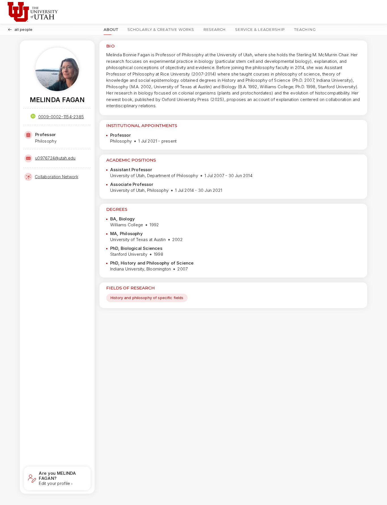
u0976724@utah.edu (55, 158)
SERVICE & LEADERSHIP (260, 29)
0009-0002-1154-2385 (61, 116)
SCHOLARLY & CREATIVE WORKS (160, 29)
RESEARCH (214, 29)
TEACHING (305, 29)
